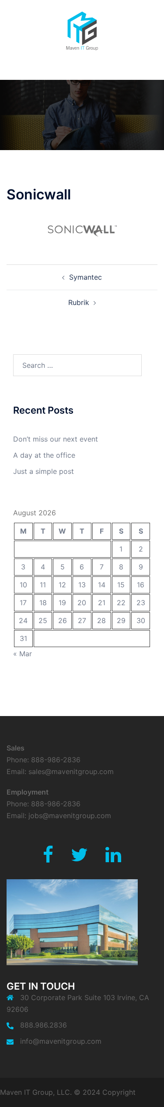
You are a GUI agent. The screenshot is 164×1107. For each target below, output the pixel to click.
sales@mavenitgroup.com (71, 771)
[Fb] (48, 858)
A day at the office (44, 455)
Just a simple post (43, 471)
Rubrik (78, 302)
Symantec (85, 277)
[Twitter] (79, 858)
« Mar (22, 653)
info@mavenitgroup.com (60, 1041)
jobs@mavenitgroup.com (69, 815)
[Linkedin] (113, 858)
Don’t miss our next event (55, 439)
